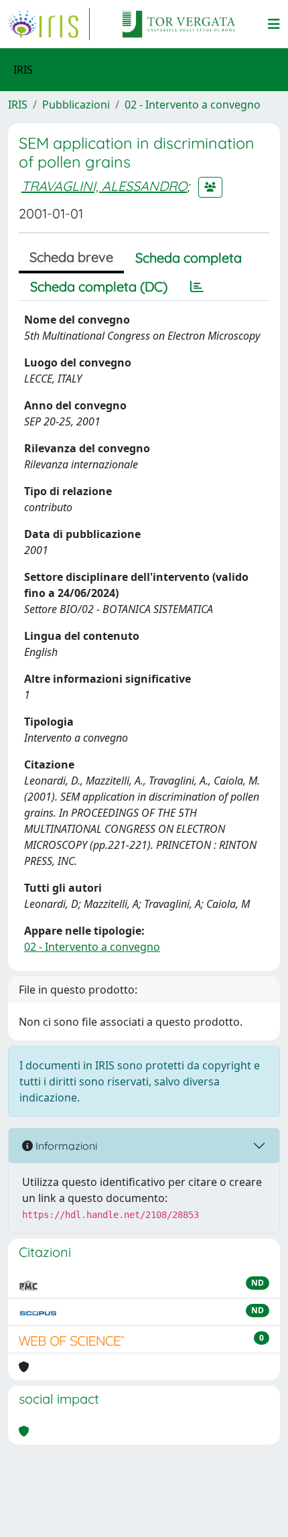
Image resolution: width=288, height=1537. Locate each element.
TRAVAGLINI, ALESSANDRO (104, 186)
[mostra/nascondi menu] (274, 24)
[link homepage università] (179, 24)
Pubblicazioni (76, 104)
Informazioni (65, 1145)
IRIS (17, 104)
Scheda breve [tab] (71, 257)
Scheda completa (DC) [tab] (98, 286)
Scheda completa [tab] (188, 257)
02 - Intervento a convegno (193, 104)
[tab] (197, 287)
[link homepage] (49, 24)
